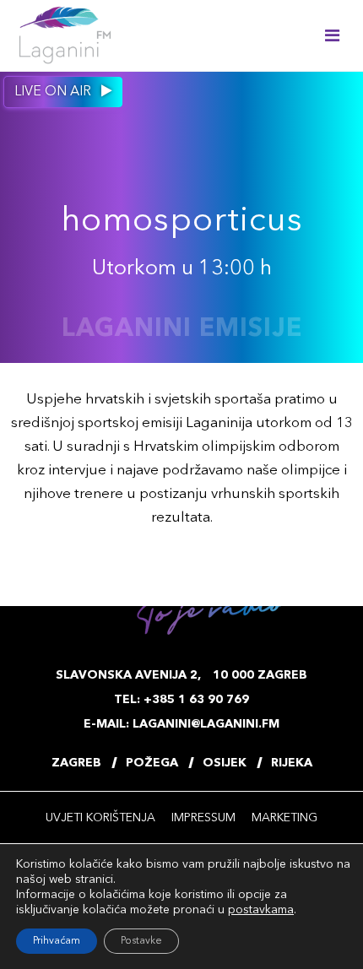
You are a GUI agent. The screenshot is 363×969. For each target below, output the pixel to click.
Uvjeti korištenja (100, 818)
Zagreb (76, 763)
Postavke (141, 941)
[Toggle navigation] (331, 35)
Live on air (54, 92)
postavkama (261, 910)
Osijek (225, 763)
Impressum (203, 818)
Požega (152, 763)
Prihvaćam (56, 941)
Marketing (284, 818)
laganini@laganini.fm (206, 724)
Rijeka (291, 763)
